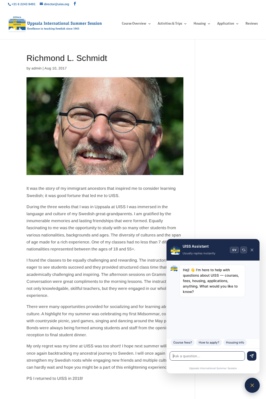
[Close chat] (252, 250)
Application (225, 23)
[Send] (251, 356)
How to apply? (209, 342)
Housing (200, 23)
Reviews (251, 23)
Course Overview (134, 23)
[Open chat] (252, 385)
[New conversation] (243, 250)
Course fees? (182, 342)
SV (234, 250)
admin (36, 68)
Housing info (235, 342)
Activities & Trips (170, 23)
